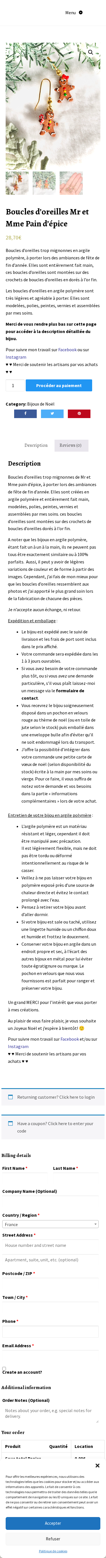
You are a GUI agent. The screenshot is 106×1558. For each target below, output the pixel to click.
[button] (97, 1465)
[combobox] (50, 1224)
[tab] (36, 446)
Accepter (53, 1523)
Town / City (15, 1297)
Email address (18, 1345)
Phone (10, 1321)
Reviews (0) (70, 445)
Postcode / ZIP (18, 1273)
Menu (71, 12)
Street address (19, 1235)
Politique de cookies (53, 1551)
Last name (65, 1168)
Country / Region (21, 1215)
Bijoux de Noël (41, 404)
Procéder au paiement (59, 385)
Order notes (26, 1400)
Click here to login (77, 1097)
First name (14, 1168)
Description (36, 445)
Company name (29, 1191)
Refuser (53, 1539)
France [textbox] (11, 1224)
